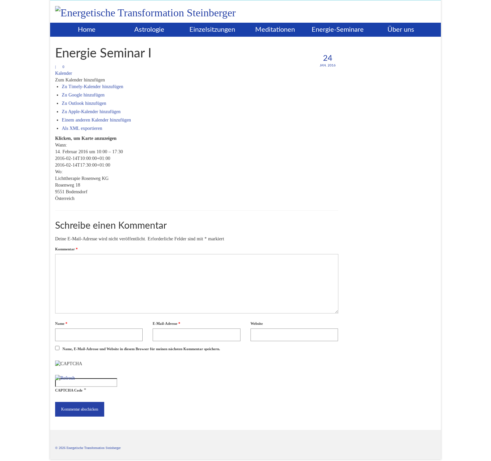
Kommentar (66, 249)
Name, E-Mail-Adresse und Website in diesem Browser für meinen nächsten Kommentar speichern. (141, 349)
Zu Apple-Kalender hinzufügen (91, 111)
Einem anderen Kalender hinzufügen (96, 120)
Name (61, 323)
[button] (80, 79)
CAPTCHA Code (69, 390)
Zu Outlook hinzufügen (84, 103)
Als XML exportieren (82, 128)
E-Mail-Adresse (166, 323)
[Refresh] (65, 378)
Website (257, 323)
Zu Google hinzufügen (83, 94)
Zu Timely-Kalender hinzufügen (92, 86)
